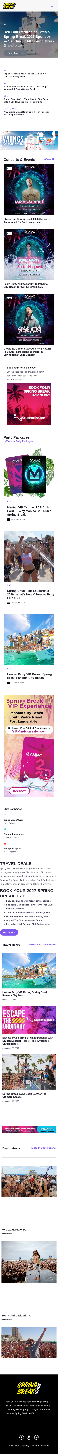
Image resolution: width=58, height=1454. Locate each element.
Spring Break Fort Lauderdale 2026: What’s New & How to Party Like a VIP (30, 594)
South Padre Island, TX (16, 1315)
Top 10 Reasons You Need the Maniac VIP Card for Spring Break (25, 75)
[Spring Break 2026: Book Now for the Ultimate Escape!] (29, 1072)
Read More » (6, 1233)
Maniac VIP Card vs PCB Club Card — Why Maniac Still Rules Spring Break (25, 87)
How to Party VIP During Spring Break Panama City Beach (24, 994)
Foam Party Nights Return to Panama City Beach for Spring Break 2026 (26, 285)
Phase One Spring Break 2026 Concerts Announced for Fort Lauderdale (27, 220)
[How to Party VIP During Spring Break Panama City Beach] (29, 970)
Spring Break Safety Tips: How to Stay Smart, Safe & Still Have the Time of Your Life (26, 100)
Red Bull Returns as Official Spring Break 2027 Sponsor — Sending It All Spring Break (29, 36)
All (6, 24)
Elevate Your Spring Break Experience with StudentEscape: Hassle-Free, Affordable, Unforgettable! (27, 1040)
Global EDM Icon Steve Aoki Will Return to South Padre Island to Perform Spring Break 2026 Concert (27, 351)
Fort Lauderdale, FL (13, 1229)
